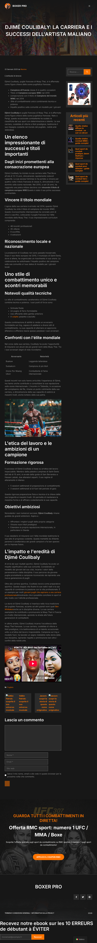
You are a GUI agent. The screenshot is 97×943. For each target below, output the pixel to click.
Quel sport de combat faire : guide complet (81, 178)
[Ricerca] (87, 72)
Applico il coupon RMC (48, 857)
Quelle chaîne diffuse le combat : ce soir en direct (81, 129)
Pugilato (10, 687)
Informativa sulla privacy (42, 913)
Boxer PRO (20, 6)
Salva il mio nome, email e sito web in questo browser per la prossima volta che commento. (34, 775)
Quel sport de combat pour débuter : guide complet (82, 167)
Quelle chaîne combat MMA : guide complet (82, 140)
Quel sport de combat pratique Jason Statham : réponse (82, 153)
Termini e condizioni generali (17, 913)
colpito (15, 316)
